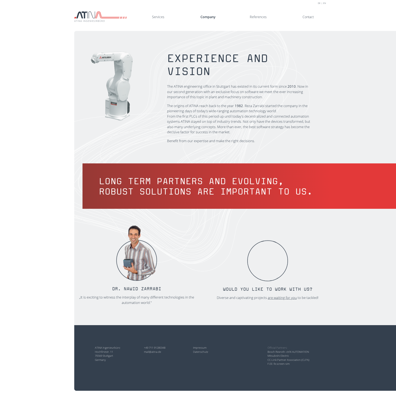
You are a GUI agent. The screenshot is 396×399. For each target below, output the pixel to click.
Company (208, 17)
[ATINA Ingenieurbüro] (100, 16)
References (258, 17)
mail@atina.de (152, 352)
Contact (308, 17)
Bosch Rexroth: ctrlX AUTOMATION (288, 352)
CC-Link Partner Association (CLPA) (288, 360)
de (319, 3)
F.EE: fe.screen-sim (279, 364)
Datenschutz (200, 352)
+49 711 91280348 (154, 347)
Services (158, 17)
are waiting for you (282, 297)
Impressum (199, 347)
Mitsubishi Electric (278, 356)
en (324, 3)
